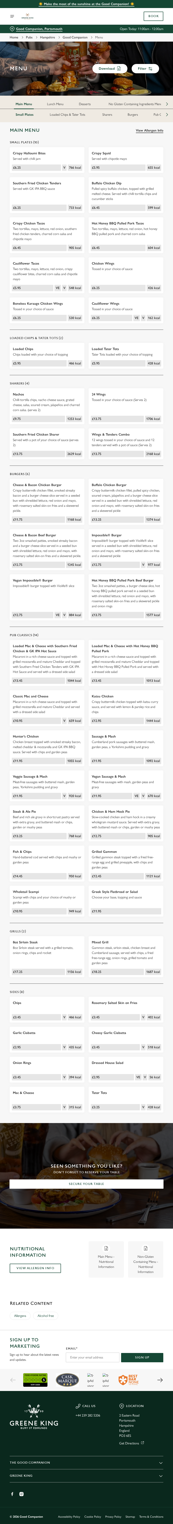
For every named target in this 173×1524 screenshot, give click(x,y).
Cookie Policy (92, 1517)
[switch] (65, 776)
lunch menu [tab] (55, 104)
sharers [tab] (107, 115)
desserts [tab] (85, 104)
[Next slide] (160, 1380)
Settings (154, 792)
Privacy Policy (113, 1517)
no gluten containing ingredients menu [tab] (135, 104)
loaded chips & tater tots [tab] (67, 115)
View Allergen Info (149, 130)
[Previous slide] (13, 1380)
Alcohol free (46, 1316)
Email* (71, 1348)
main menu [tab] (24, 104)
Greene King (21, 1476)
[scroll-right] (167, 104)
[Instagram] (21, 1494)
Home (14, 37)
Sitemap (130, 1517)
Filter (142, 69)
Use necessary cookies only (85, 806)
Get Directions (129, 1443)
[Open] (12, 16)
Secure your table (86, 1184)
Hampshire (47, 37)
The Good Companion (30, 1462)
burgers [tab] (133, 115)
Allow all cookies (141, 806)
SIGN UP (142, 1357)
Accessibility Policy (69, 1517)
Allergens (20, 1316)
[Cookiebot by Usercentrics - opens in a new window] (149, 715)
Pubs (29, 37)
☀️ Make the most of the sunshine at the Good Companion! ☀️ (86, 4)
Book (153, 16)
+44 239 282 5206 (88, 1415)
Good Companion (75, 37)
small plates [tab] (25, 115)
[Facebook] (12, 1494)
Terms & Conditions (151, 1517)
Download (107, 69)
